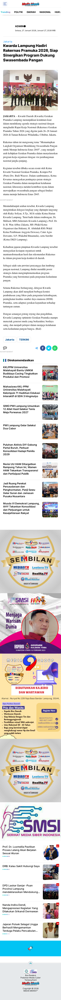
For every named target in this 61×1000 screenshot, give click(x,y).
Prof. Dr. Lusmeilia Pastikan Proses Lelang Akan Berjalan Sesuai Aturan (19, 850)
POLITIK (18, 12)
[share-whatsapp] (55, 348)
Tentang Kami (31, 980)
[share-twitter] (48, 348)
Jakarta (7, 41)
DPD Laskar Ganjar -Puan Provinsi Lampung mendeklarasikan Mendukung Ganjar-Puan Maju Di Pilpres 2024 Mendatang (20, 889)
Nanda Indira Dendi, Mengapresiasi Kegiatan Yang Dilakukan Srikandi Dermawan (20, 908)
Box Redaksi (30, 975)
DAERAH (31, 12)
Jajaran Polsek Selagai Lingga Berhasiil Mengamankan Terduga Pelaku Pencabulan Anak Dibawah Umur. (20, 927)
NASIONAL (45, 12)
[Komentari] (5, 348)
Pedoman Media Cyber (30, 977)
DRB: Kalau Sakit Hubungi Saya (21, 866)
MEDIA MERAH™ (30, 991)
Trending (5, 12)
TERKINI (24, 339)
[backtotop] (30, 963)
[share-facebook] (42, 348)
